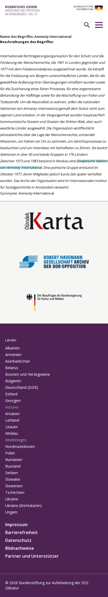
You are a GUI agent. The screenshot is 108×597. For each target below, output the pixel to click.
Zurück (5, 198)
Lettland (12, 420)
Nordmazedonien (20, 446)
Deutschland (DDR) (21, 387)
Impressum (16, 524)
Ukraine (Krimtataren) (23, 505)
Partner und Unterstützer (32, 556)
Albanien (12, 347)
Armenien (13, 354)
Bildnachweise (19, 548)
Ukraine (11, 498)
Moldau (11, 433)
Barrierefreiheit (21, 532)
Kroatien (12, 413)
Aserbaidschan (17, 361)
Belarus (11, 367)
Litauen (11, 426)
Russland (12, 466)
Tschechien (14, 492)
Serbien (11, 472)
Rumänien (13, 459)
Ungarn (11, 512)
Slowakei (12, 479)
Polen (10, 453)
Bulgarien (13, 380)
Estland (11, 393)
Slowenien (14, 485)
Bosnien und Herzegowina (27, 374)
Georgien (13, 400)
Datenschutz (18, 540)
